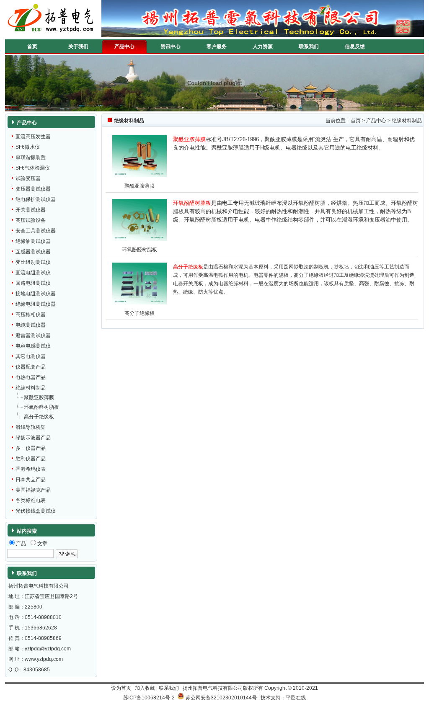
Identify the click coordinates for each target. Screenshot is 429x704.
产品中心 (124, 46)
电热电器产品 (31, 377)
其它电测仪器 (31, 356)
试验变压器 (28, 178)
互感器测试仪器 (33, 252)
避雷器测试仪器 (33, 335)
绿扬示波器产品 (33, 438)
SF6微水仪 (28, 147)
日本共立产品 (31, 479)
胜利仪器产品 (31, 459)
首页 (32, 46)
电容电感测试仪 (33, 346)
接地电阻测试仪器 (36, 294)
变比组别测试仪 (33, 262)
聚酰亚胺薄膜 (39, 397)
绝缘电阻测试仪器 (36, 304)
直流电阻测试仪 (33, 273)
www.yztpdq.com (44, 659)
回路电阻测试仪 (33, 283)
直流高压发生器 (33, 136)
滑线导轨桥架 (31, 427)
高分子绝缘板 (39, 417)
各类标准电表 (31, 500)
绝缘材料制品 (31, 388)
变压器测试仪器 (33, 189)
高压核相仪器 (31, 314)
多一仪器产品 (31, 448)
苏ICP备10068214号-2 (149, 698)
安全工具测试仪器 (36, 231)
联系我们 (309, 46)
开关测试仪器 (31, 210)
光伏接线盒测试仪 (36, 511)
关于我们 (78, 46)
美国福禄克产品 (33, 490)
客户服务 (217, 46)
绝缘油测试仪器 (33, 241)
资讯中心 (170, 46)
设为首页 (121, 688)
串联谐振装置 (31, 157)
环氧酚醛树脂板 (41, 407)
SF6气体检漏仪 (33, 168)
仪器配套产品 (31, 367)
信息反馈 (355, 46)
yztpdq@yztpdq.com (48, 649)
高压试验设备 (31, 220)
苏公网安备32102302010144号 (221, 698)
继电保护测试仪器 (36, 199)
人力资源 (263, 46)
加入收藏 (145, 688)
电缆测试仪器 (31, 325)
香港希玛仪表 (31, 469)
